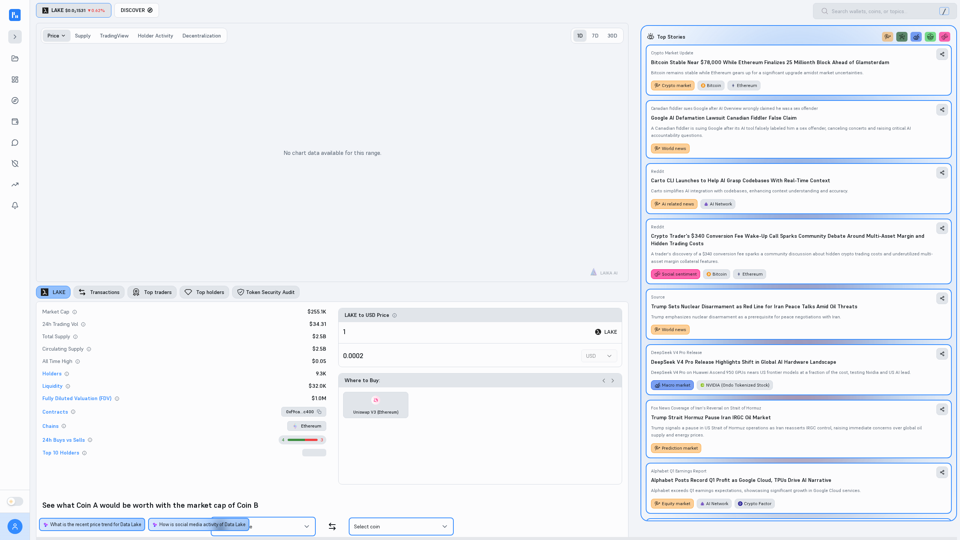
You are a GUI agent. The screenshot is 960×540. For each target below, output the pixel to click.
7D (595, 35)
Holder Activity (155, 35)
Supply (83, 35)
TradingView (114, 35)
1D (580, 35)
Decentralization (201, 35)
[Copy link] (942, 54)
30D (612, 35)
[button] (303, 412)
